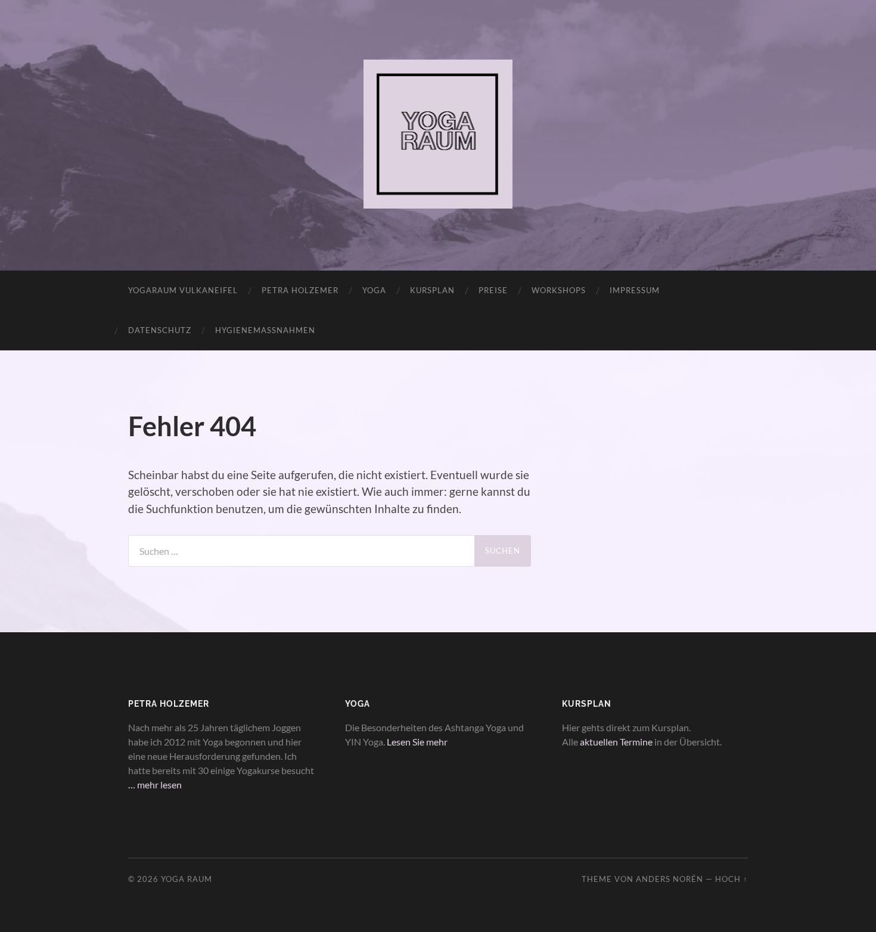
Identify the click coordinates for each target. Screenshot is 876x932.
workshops (559, 290)
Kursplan (432, 290)
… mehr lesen (155, 784)
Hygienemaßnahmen (265, 330)
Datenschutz (159, 330)
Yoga (374, 290)
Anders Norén (669, 879)
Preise (493, 290)
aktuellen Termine (616, 741)
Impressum (635, 290)
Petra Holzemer (300, 290)
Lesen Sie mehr (417, 741)
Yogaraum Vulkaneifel (183, 290)
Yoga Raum (186, 879)
